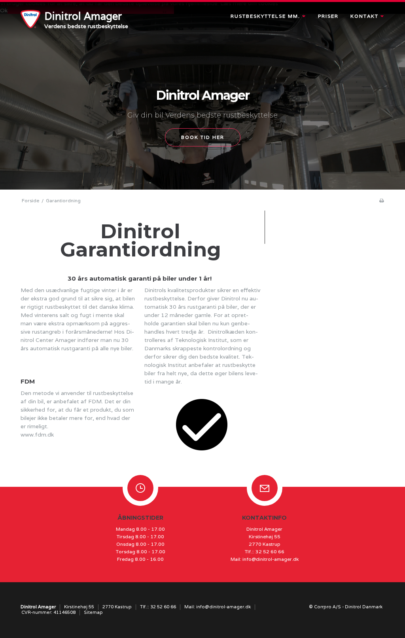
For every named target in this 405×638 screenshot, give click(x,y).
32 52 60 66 (269, 551)
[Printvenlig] (381, 200)
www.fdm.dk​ (37, 434)
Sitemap (93, 612)
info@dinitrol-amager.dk (270, 559)
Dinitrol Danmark (363, 607)
